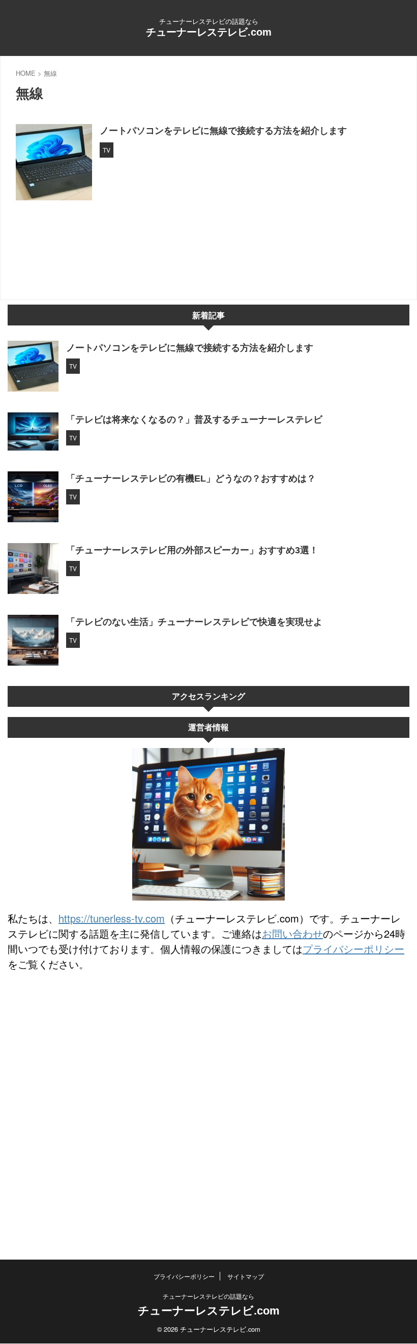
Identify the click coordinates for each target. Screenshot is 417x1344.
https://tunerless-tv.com (111, 918)
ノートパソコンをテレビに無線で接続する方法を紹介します (223, 131)
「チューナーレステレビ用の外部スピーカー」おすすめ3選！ (192, 550)
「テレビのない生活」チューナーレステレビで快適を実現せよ (194, 622)
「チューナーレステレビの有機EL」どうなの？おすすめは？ (191, 478)
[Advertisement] (208, 1216)
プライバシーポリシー (353, 948)
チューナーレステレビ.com (209, 32)
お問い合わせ (292, 933)
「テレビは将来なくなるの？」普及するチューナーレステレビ (194, 419)
